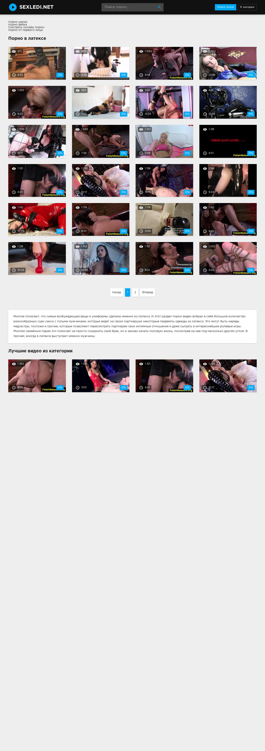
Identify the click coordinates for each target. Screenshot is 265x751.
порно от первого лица (25, 30)
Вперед (147, 292)
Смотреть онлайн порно (26, 27)
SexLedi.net (36, 7)
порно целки (17, 22)
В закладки (247, 7)
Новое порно (225, 7)
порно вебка (17, 24)
